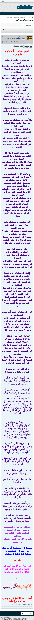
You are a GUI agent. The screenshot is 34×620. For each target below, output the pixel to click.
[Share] (3, 42)
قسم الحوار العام (8, 17)
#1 (2, 46)
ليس (16, 604)
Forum (28, 17)
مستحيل (13, 604)
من (10, 604)
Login (3, 1)
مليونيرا (19, 604)
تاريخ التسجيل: (21, 41)
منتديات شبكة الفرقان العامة (19, 17)
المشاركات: (9, 41)
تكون (8, 604)
